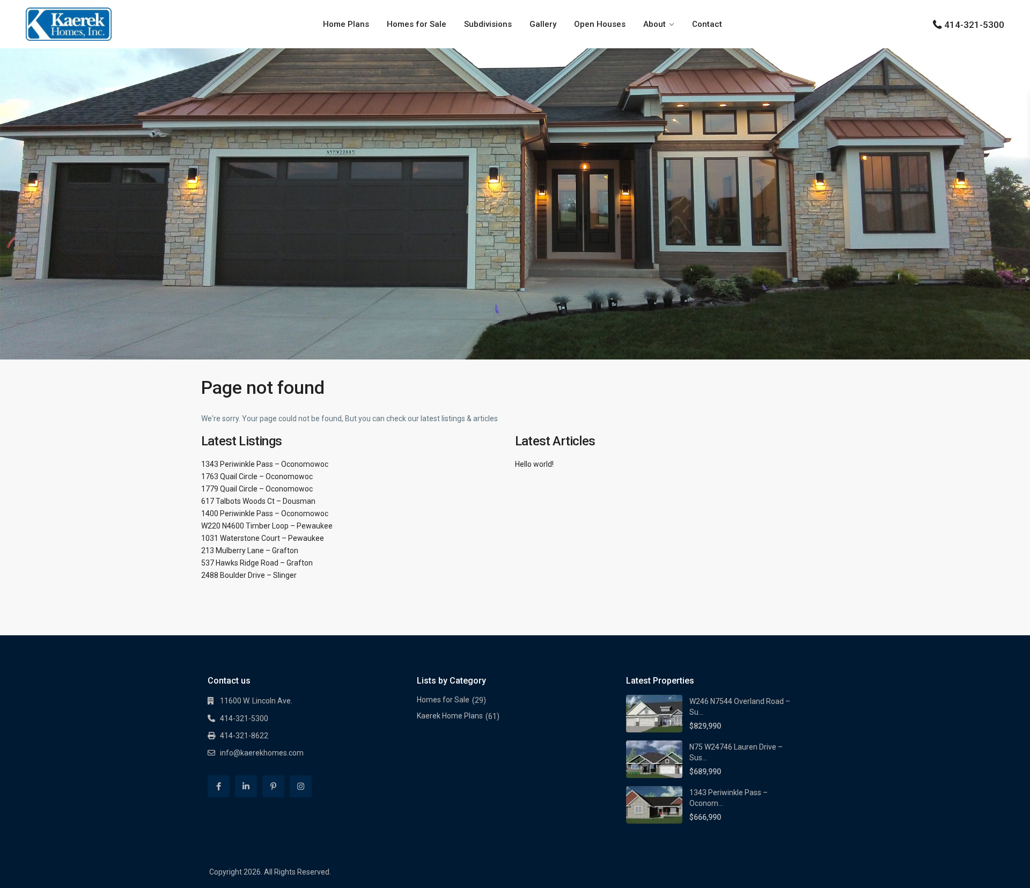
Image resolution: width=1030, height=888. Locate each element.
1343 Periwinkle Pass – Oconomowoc (264, 464)
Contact (707, 24)
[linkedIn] (246, 786)
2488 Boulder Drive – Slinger (249, 575)
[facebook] (219, 786)
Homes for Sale (416, 24)
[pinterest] (273, 786)
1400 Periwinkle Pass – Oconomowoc (264, 513)
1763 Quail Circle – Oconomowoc (257, 476)
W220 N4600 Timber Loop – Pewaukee (267, 526)
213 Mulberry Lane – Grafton (249, 550)
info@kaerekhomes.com (262, 752)
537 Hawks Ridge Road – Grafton (257, 563)
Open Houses (600, 24)
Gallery (542, 24)
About (654, 24)
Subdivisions (488, 24)
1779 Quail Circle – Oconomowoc (257, 489)
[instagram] (301, 786)
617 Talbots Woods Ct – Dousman (258, 501)
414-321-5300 (974, 24)
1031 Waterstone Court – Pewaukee (262, 538)
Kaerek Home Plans (450, 715)
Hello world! (534, 464)
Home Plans (346, 24)
